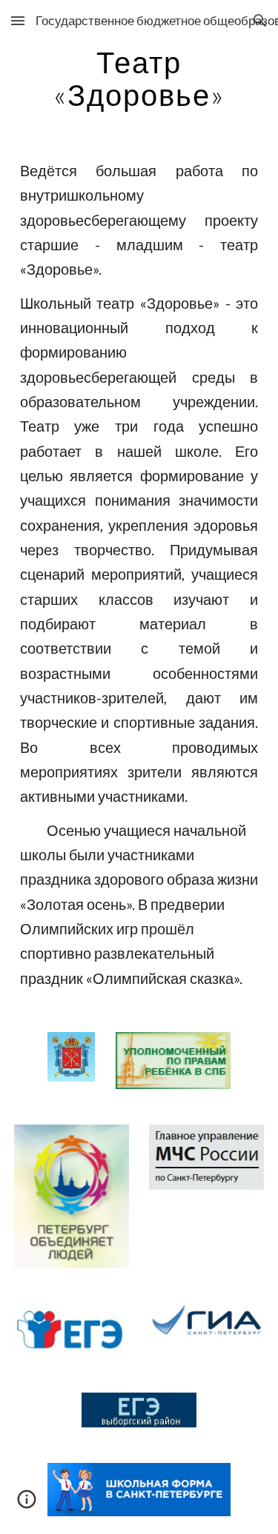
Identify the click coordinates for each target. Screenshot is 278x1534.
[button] (18, 20)
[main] (139, 78)
